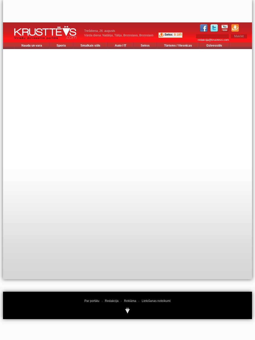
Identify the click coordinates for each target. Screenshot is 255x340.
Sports (61, 45)
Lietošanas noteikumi (156, 301)
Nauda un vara (31, 45)
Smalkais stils (90, 45)
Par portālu (91, 301)
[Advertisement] (221, 80)
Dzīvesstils (214, 45)
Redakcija (112, 301)
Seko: (169, 34)
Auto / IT (120, 45)
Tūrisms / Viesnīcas (178, 45)
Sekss (145, 45)
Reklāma (130, 301)
